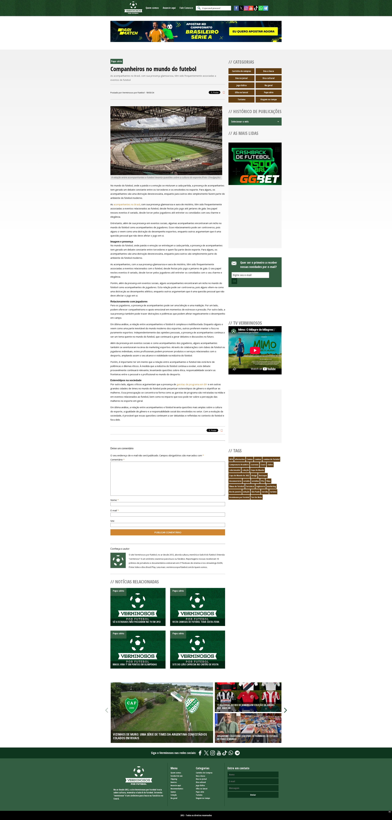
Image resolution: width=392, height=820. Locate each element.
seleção (246, 491)
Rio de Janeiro (235, 491)
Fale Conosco (186, 8)
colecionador (234, 470)
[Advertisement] (255, 220)
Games (173, 792)
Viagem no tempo (268, 99)
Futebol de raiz (177, 776)
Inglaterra (260, 486)
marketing (271, 486)
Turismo (241, 99)
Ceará (263, 464)
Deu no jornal (241, 78)
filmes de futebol (236, 486)
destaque (263, 475)
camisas (258, 459)
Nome (114, 500)
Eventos (174, 782)
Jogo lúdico (241, 85)
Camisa (250, 459)
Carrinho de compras (241, 71)
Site (112, 520)
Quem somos (152, 8)
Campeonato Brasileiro (239, 464)
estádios (255, 481)
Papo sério (268, 92)
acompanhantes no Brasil (127, 204)
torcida (265, 491)
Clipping (174, 779)
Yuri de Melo (256, 497)
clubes (270, 464)
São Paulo (255, 491)
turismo (273, 491)
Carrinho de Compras (204, 772)
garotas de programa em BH (192, 384)
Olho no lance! (241, 92)
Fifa (262, 481)
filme (268, 481)
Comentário (117, 459)
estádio (246, 481)
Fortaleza (250, 486)
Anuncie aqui (169, 8)
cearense (254, 464)
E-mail (114, 510)
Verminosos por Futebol (239, 497)
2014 (231, 459)
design (254, 475)
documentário (235, 481)
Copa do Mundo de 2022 (239, 475)
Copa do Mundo (257, 470)
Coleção (174, 795)
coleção (245, 470)
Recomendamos (177, 788)
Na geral (269, 85)
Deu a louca (268, 71)
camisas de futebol (271, 459)
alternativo (240, 459)
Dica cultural (269, 78)
